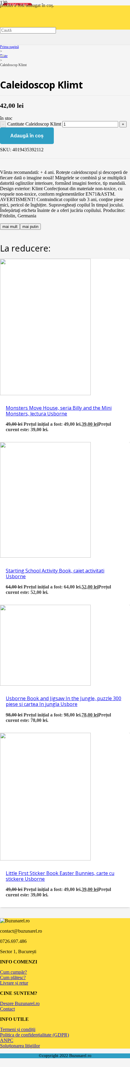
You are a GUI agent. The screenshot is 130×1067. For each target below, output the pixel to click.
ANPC (6, 1040)
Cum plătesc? (13, 977)
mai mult (10, 226)
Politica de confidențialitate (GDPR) (34, 1034)
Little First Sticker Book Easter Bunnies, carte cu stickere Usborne (60, 876)
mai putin (30, 226)
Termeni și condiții (17, 1029)
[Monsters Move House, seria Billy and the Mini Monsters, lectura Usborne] (45, 393)
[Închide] (2, 56)
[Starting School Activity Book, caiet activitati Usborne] (45, 556)
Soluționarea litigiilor (20, 1045)
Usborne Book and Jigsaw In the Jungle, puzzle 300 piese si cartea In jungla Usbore (63, 701)
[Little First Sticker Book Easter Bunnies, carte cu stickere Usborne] (45, 858)
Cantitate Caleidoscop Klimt (34, 124)
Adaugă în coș (27, 135)
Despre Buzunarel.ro (20, 1003)
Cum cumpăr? (13, 972)
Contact (7, 1008)
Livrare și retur (14, 982)
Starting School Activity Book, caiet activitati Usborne (55, 573)
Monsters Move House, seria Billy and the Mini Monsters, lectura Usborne (59, 411)
